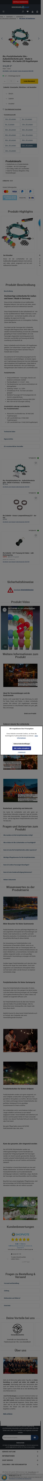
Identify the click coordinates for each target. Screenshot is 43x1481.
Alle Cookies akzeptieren (22, 748)
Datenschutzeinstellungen (22, 744)
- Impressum (21, 752)
